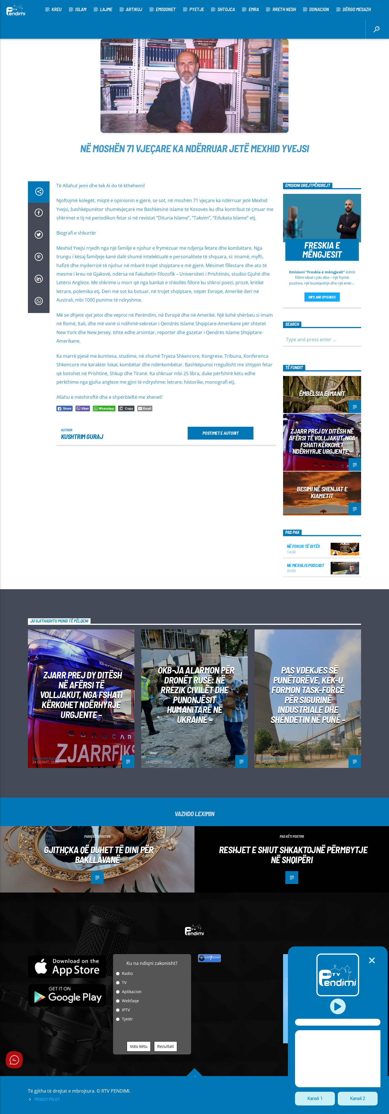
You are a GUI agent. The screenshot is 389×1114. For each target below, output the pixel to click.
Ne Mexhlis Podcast (305, 565)
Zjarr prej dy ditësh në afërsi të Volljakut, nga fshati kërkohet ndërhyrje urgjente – (322, 441)
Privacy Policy (47, 1099)
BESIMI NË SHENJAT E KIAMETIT (322, 492)
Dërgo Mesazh (357, 9)
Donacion (319, 9)
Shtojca (226, 9)
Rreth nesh (284, 9)
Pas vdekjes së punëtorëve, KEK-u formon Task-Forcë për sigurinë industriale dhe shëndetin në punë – (308, 694)
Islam (80, 9)
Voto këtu (139, 1046)
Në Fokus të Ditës (303, 546)
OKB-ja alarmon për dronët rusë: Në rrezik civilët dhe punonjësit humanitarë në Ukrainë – (196, 694)
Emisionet (166, 9)
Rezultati (165, 1046)
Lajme (106, 9)
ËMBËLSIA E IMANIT (322, 393)
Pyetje (196, 9)
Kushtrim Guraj (82, 436)
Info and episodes (322, 297)
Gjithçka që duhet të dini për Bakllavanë (98, 854)
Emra (254, 9)
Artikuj (134, 9)
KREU (57, 9)
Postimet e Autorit (220, 433)
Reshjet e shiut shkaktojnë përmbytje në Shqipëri (293, 854)
